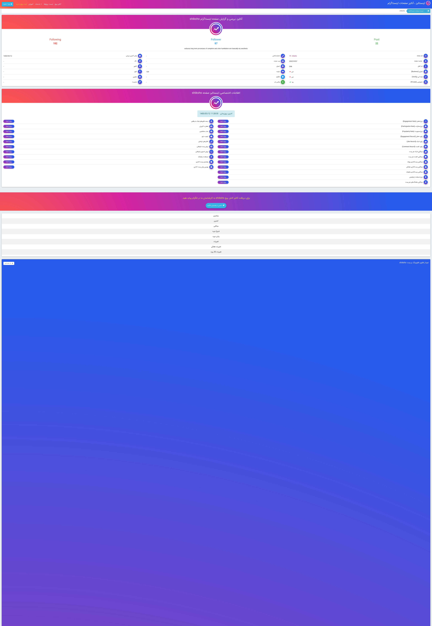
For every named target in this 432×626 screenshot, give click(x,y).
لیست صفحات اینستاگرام (416, 11)
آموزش (30, 4)
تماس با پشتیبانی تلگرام (214, 205)
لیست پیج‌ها (48, 4)
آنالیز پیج (58, 4)
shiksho (294, 56)
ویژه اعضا (223, 121)
